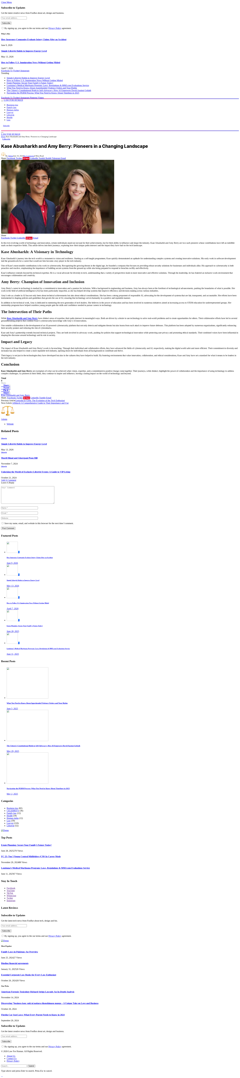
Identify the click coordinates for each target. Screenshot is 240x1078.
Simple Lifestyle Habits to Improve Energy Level (24, 51)
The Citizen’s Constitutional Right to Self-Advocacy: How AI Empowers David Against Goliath (49, 90)
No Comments (28, 156)
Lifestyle (10, 115)
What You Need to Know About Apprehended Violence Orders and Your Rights (42, 88)
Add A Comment (8, 480)
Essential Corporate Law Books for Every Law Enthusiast (28, 975)
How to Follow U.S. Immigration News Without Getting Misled (30, 62)
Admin (10, 156)
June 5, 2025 (12, 708)
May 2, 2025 (12, 794)
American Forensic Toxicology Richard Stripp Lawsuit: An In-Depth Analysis (37, 992)
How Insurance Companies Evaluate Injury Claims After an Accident (33, 39)
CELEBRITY (13, 811)
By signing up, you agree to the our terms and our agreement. (37, 28)
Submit (31, 1066)
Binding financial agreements (14, 963)
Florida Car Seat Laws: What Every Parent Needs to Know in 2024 (33, 1015)
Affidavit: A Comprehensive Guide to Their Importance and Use (40, 403)
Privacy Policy (54, 28)
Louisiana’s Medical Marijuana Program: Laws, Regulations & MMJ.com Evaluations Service (48, 85)
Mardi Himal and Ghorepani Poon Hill (19, 458)
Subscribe (6, 126)
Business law (12, 105)
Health (9, 117)
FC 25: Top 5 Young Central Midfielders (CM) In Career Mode (31, 856)
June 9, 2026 (12, 563)
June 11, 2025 (13, 654)
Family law (12, 107)
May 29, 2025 (13, 751)
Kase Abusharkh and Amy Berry (15, 395)
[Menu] (2, 100)
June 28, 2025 (13, 631)
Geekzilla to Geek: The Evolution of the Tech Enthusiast (40, 400)
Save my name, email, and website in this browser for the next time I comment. (38, 523)
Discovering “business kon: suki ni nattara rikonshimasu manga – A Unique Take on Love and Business (49, 1003)
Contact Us (12, 1058)
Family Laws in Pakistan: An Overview (19, 952)
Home (3, 137)
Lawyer (10, 112)
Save (27, 158)
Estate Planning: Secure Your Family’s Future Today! (30, 83)
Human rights (13, 110)
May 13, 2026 (13, 586)
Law (8, 120)
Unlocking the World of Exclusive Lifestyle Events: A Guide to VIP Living (35, 472)
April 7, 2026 (12, 608)
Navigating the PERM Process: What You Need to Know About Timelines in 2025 (43, 93)
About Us (11, 1056)
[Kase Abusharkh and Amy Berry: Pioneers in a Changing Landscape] (57, 233)
